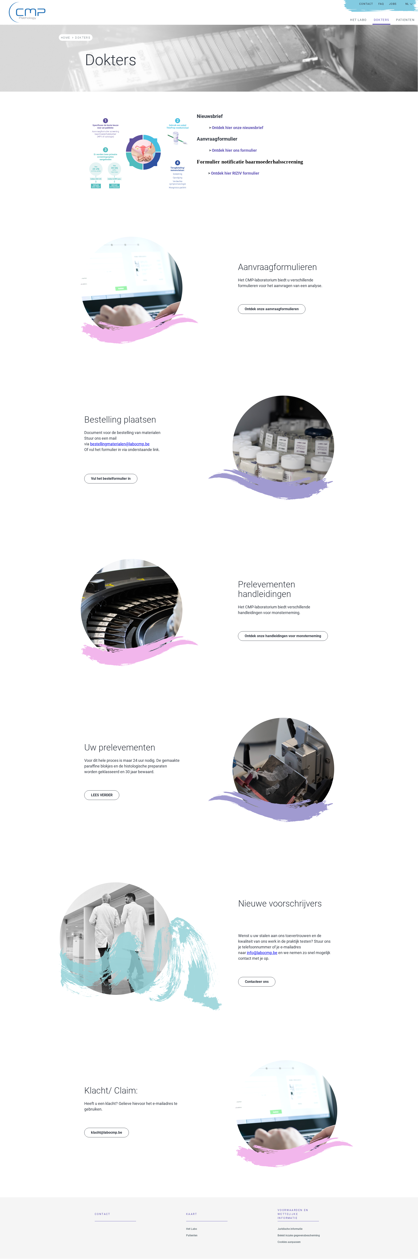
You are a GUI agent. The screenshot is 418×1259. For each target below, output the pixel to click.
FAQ (381, 3)
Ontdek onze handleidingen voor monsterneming (283, 636)
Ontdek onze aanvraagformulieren (272, 309)
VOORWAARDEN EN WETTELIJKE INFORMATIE (293, 1215)
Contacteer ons (257, 982)
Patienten (405, 20)
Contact (366, 3)
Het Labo (358, 20)
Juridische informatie (290, 1228)
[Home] (24, 12)
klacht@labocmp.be (106, 1132)
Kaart (191, 1214)
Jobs (392, 3)
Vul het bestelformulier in (111, 478)
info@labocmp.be (262, 952)
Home (65, 37)
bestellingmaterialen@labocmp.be (120, 444)
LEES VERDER (102, 795)
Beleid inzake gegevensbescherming (299, 1235)
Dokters (381, 20)
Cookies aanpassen (289, 1242)
